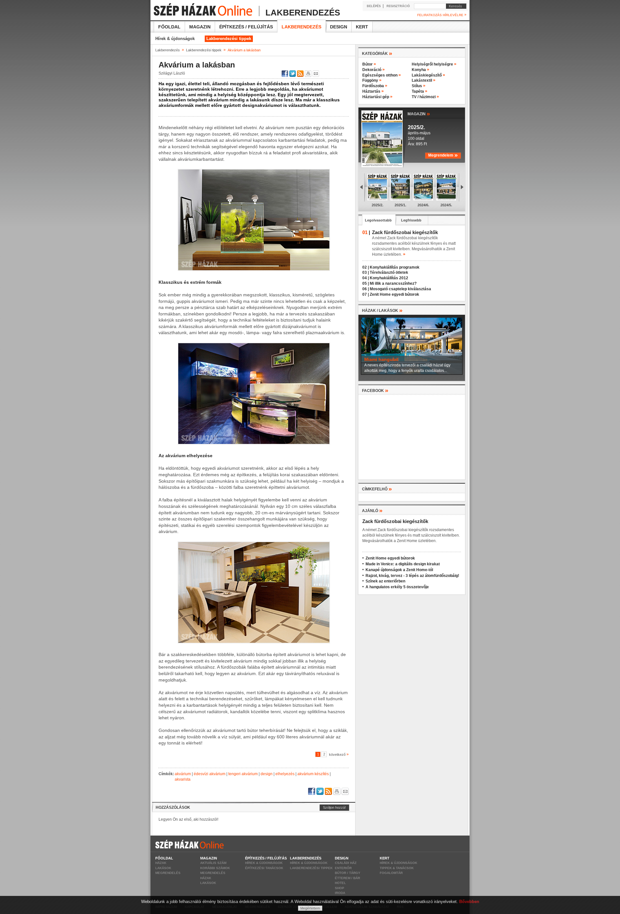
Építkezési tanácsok (264, 868)
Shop (339, 888)
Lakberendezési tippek (228, 38)
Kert (362, 26)
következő (338, 754)
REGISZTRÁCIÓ (398, 6)
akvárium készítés (313, 774)
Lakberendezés (301, 26)
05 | (365, 283)
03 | (365, 272)
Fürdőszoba (374, 86)
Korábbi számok (215, 868)
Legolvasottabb (378, 220)
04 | (365, 278)
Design (338, 26)
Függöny (371, 80)
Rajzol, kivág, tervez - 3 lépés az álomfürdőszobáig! (412, 575)
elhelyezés (284, 774)
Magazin (200, 26)
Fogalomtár (391, 873)
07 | (365, 294)
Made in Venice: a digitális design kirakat (403, 564)
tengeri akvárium (243, 774)
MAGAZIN (419, 113)
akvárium (183, 774)
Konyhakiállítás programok (394, 267)
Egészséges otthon (381, 75)
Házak (160, 863)
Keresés (454, 6)
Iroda (340, 893)
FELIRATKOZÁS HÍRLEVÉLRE (441, 15)
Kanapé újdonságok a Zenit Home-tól (399, 570)
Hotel (340, 883)
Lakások (163, 868)
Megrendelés (168, 873)
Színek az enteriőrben (385, 581)
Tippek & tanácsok (397, 868)
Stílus (418, 86)
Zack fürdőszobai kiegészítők (395, 521)
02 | (365, 267)
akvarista (183, 779)
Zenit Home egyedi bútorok (394, 294)
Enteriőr (343, 868)
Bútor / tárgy (347, 873)
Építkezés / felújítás (246, 26)
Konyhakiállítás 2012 (389, 278)
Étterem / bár (347, 878)
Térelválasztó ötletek (389, 272)
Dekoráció (373, 69)
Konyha (420, 69)
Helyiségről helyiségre (434, 64)
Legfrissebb (411, 220)
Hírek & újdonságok (175, 38)
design (267, 774)
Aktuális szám (213, 863)
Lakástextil (423, 80)
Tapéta (419, 91)
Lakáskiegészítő (428, 75)
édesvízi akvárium (209, 774)
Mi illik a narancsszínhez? (393, 283)
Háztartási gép (377, 97)
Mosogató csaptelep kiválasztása (400, 289)
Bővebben (469, 901)
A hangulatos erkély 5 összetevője (397, 587)
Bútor (369, 64)
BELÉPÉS (374, 6)
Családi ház (345, 863)
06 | (365, 289)
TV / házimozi (425, 97)
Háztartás (373, 91)
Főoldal (169, 26)
